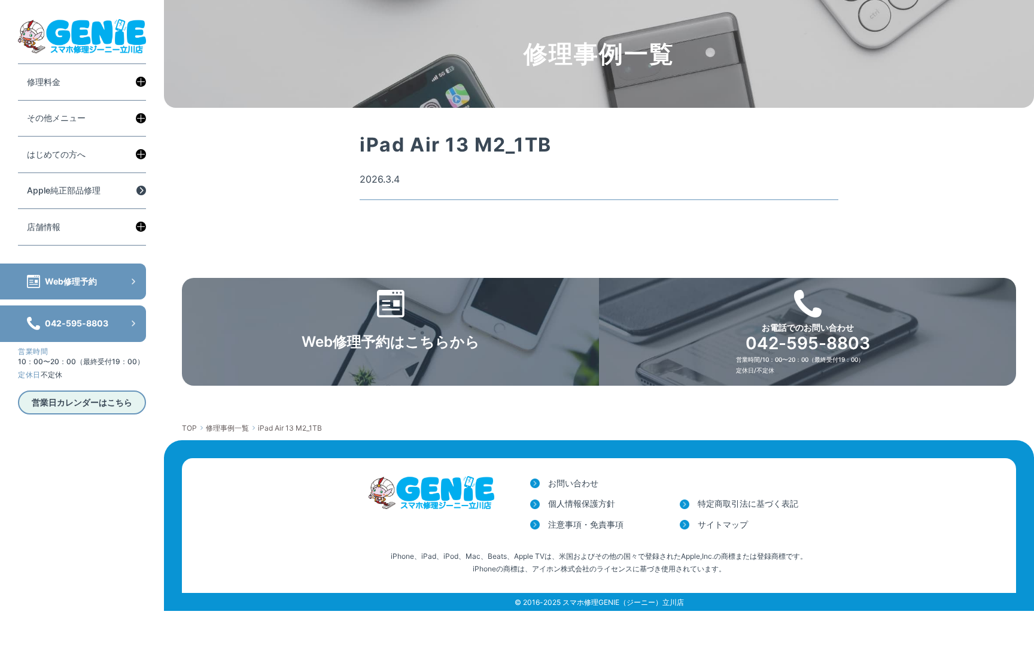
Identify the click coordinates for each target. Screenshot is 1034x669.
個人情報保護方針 (581, 503)
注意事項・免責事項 (586, 524)
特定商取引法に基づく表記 (748, 503)
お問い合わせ (573, 483)
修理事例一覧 (227, 427)
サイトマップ (723, 524)
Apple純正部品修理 (64, 190)
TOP (189, 427)
